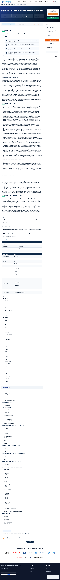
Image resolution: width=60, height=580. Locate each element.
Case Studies (25, 1)
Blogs (46, 568)
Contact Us (31, 571)
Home (2, 4)
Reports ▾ (30, 1)
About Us (40, 1)
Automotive (5, 4)
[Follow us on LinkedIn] (2, 568)
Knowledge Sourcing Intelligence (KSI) (11, 565)
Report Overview (8, 24)
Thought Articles (48, 571)
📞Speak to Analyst (52, 43)
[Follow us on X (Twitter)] (7, 568)
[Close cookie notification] (58, 575)
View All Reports (30, 541)
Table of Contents (22, 24)
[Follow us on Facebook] (5, 568)
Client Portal (46, 1)
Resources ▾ (35, 1)
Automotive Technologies (12, 4)
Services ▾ (19, 1)
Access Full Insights (53, 13)
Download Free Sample (52, 40)
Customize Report (36, 24)
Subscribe (8, 574)
